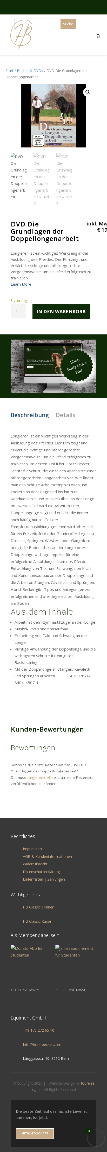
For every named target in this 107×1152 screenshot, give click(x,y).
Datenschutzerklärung (41, 871)
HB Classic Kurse (37, 921)
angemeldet (39, 777)
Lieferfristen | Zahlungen (44, 879)
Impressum (32, 848)
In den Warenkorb (61, 311)
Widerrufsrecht (35, 863)
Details (65, 415)
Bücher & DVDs (30, 70)
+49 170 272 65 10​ (38, 1030)
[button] (87, 92)
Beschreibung (30, 415)
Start (9, 70)
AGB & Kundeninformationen (47, 856)
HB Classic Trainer (38, 907)
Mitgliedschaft (35, 1133)
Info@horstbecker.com (42, 1044)
